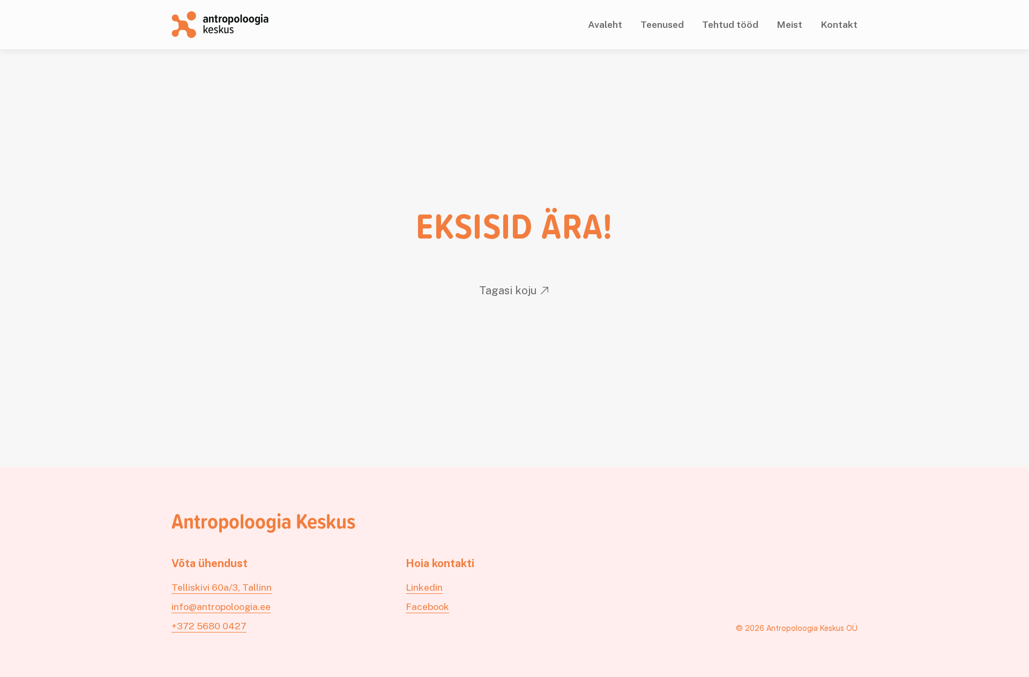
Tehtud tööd (730, 24)
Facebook (427, 606)
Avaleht (605, 24)
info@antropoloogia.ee (221, 606)
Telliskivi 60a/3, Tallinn (222, 587)
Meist (789, 24)
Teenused (662, 24)
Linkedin (424, 587)
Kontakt (839, 24)
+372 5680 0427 (209, 625)
